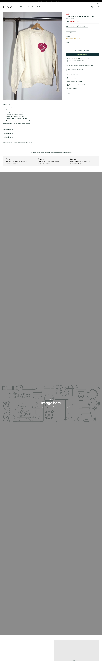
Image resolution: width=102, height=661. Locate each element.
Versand (76, 65)
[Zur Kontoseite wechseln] (95, 7)
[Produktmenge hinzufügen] (71, 45)
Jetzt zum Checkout (82, 54)
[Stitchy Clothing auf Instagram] (98, 3)
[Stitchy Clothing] (7, 7)
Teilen (68, 93)
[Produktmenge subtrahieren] (67, 45)
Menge (67, 42)
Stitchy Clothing (70, 18)
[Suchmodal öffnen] (92, 7)
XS (71, 32)
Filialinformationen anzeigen (73, 61)
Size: (67, 30)
